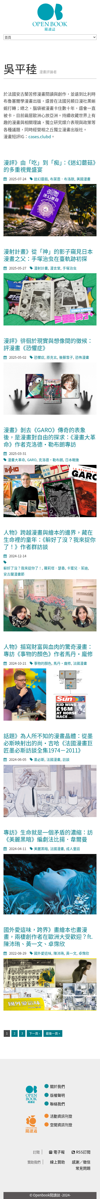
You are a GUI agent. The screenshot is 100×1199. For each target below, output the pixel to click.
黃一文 (71, 953)
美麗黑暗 (41, 848)
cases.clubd (39, 136)
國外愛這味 (42, 953)
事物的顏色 (42, 663)
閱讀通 (33, 1123)
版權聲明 (57, 1095)
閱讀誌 (33, 1093)
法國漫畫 (80, 663)
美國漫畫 (83, 178)
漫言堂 (55, 268)
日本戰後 (72, 459)
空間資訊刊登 (61, 1124)
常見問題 (83, 1168)
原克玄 (52, 357)
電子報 (59, 1152)
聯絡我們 (57, 1104)
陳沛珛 (58, 953)
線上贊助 (57, 1162)
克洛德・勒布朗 (51, 459)
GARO (32, 459)
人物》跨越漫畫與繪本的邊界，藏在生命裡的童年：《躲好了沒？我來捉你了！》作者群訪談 (49, 539)
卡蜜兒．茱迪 (77, 567)
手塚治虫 (70, 268)
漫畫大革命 (16, 459)
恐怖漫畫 (82, 357)
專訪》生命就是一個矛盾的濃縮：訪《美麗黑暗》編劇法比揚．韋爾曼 (48, 835)
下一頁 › (34, 1033)
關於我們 (57, 1086)
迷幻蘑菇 (41, 178)
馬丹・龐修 (62, 663)
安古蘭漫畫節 (13, 574)
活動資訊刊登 (61, 1116)
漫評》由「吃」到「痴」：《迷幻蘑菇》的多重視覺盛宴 (49, 166)
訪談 (66, 759)
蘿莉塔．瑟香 (54, 567)
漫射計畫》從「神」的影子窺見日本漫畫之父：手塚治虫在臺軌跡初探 (48, 255)
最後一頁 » (53, 1033)
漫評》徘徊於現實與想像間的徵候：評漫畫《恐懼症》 (48, 344)
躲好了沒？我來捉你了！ (22, 567)
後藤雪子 (66, 357)
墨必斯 (39, 759)
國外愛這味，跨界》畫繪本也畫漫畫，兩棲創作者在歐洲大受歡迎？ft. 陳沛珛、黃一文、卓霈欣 (48, 936)
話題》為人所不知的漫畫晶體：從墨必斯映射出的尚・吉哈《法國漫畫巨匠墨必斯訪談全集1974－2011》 (48, 743)
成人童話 (73, 848)
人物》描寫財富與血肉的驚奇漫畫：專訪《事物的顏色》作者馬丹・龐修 (48, 650)
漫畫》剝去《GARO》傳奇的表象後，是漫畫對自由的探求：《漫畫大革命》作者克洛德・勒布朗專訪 (49, 437)
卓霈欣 (84, 953)
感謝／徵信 (81, 1162)
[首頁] (50, 17)
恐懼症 (39, 357)
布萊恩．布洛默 (62, 178)
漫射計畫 (41, 268)
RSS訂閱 (83, 1152)
